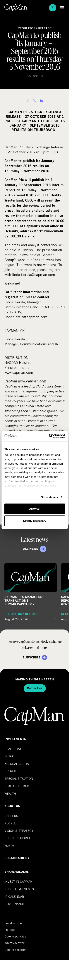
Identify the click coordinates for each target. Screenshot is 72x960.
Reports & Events (19, 889)
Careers (11, 816)
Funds (9, 846)
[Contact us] (52, 7)
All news (30, 549)
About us (12, 806)
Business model (17, 838)
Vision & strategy (18, 830)
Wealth (10, 793)
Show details (49, 497)
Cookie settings (15, 950)
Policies (9, 930)
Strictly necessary (34, 520)
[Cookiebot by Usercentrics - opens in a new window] (49, 436)
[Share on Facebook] (28, 101)
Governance (14, 904)
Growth (11, 771)
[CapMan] (16, 7)
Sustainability (17, 858)
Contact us (34, 688)
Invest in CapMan (18, 881)
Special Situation (18, 778)
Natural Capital (17, 764)
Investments (15, 739)
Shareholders (16, 872)
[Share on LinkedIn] (41, 101)
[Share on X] (35, 101)
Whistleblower (14, 943)
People (10, 823)
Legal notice (13, 923)
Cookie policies (15, 936)
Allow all (34, 508)
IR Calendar (14, 896)
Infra (8, 756)
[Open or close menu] (61, 7)
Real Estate (13, 749)
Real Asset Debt (17, 786)
